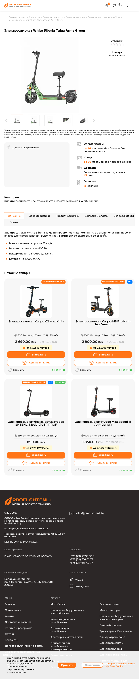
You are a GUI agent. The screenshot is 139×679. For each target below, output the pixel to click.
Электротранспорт (17, 201)
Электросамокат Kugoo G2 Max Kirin (36, 321)
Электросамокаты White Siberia (77, 201)
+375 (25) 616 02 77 (81, 562)
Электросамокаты (43, 201)
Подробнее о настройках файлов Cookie (120, 664)
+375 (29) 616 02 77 (81, 559)
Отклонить (92, 665)
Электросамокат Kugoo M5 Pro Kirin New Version (103, 323)
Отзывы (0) (117, 40)
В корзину (39, 354)
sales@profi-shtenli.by (89, 513)
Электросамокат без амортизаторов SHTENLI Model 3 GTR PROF (36, 423)
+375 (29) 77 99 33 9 (82, 556)
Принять (67, 665)
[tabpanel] (50, 75)
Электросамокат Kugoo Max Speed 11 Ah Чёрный (103, 423)
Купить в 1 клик (39, 362)
